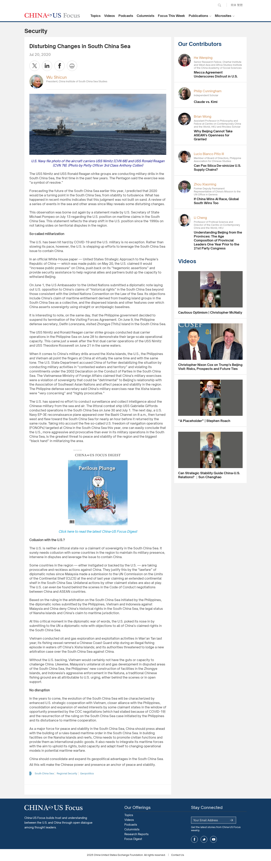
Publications (198, 16)
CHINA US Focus (52, 15)
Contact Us (177, 854)
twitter (204, 839)
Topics (95, 16)
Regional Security (67, 773)
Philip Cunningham (207, 91)
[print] (72, 66)
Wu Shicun (56, 77)
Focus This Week (171, 16)
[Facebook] (59, 66)
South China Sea (44, 773)
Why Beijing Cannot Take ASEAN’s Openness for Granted (213, 135)
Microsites (223, 16)
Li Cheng (200, 218)
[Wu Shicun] (36, 81)
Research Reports (136, 834)
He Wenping (203, 58)
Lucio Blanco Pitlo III (209, 154)
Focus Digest (133, 839)
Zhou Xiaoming (205, 184)
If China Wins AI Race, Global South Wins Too (216, 201)
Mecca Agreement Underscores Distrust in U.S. (216, 74)
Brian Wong (202, 116)
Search (219, 5)
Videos (109, 16)
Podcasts (125, 16)
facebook (194, 839)
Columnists (145, 16)
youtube (213, 839)
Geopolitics (87, 773)
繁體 (240, 5)
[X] (34, 66)
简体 (233, 5)
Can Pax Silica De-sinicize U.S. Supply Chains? (217, 168)
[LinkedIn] (47, 66)
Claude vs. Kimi (205, 102)
